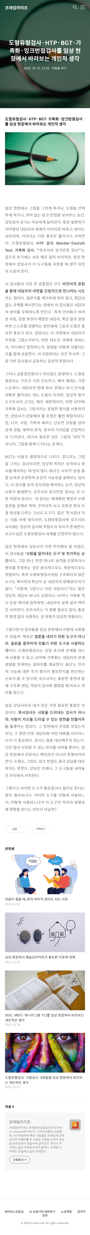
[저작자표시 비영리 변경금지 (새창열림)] (54, 829)
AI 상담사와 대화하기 (42, 1211)
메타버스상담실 (14, 1211)
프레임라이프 (16, 7)
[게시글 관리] (26, 829)
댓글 (9, 1106)
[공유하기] (20, 829)
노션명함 (66, 1211)
